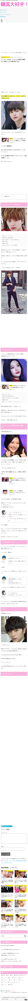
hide (8, 196)
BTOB (4, 975)
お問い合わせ (3, 10)
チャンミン (5, 982)
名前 (2, 846)
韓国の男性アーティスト (5, 57)
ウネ (10, 977)
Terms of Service (20, 999)
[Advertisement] (14, 37)
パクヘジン (5, 984)
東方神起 (11, 984)
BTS (8, 975)
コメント (4, 832)
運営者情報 (3, 16)
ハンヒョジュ (17, 982)
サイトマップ (3, 12)
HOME (3, 990)
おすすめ (23, 975)
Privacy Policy (11, 999)
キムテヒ (21, 977)
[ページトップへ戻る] (26, 999)
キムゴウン (15, 977)
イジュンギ (5, 977)
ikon (12, 975)
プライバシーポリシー (5, 14)
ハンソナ (11, 982)
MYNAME (17, 975)
